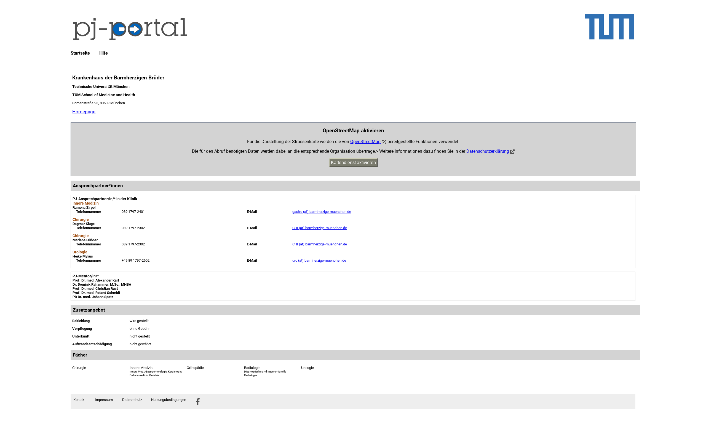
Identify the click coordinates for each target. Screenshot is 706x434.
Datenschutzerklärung (487, 151)
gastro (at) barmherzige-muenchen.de (321, 212)
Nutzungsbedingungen (168, 400)
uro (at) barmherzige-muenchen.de (319, 260)
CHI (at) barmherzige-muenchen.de (319, 228)
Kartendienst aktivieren (353, 162)
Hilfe (103, 53)
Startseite (80, 53)
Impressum (104, 400)
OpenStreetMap (365, 141)
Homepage (83, 111)
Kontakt (79, 400)
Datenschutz (132, 400)
